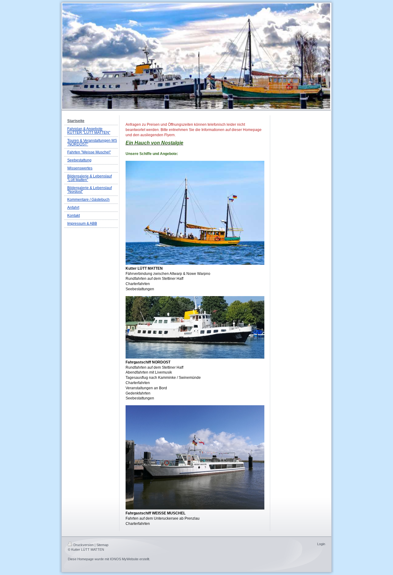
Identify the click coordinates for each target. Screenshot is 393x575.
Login (321, 544)
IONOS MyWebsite (124, 559)
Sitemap (102, 545)
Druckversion (83, 545)
